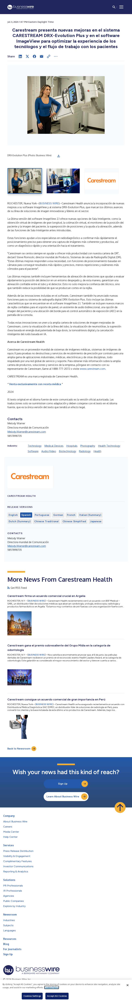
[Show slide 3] (101, 181)
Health (97, 451)
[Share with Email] (41, 56)
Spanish (26, 515)
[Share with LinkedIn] (20, 56)
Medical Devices (53, 445)
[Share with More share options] (55, 56)
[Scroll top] (120, 807)
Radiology (85, 451)
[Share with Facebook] (34, 56)
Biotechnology (67, 451)
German (58, 515)
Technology (35, 445)
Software (33, 451)
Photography (87, 445)
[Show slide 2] (63, 181)
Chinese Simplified (74, 521)
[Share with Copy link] (48, 56)
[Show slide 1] (24, 181)
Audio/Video (48, 451)
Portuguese (42, 515)
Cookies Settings (32, 996)
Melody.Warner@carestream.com (26, 431)
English (13, 515)
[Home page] (20, 7)
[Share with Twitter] (27, 56)
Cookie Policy (52, 987)
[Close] (127, 985)
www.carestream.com (92, 368)
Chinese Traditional (46, 521)
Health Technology (109, 445)
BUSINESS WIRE (49, 203)
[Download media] (59, 156)
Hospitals (71, 445)
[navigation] (121, 7)
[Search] (114, 7)
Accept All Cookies (57, 996)
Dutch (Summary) (19, 521)
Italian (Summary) (90, 515)
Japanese (96, 521)
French (71, 515)
